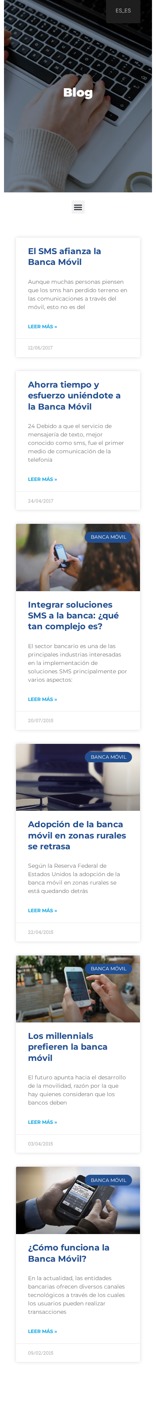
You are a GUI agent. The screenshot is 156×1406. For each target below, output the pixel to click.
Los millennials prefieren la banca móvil (68, 1047)
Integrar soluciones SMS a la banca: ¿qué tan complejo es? (73, 616)
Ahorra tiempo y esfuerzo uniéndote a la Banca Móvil (74, 396)
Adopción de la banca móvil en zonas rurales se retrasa (77, 835)
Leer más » (42, 326)
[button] (78, 207)
